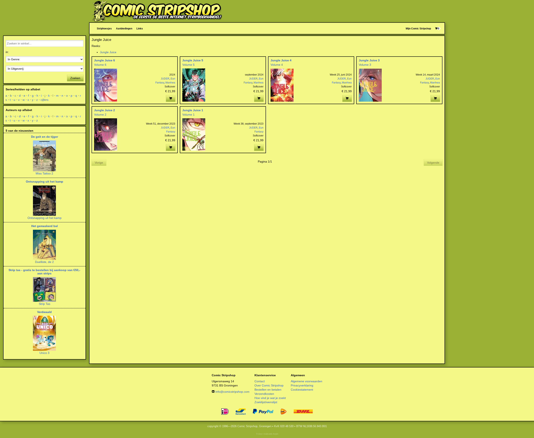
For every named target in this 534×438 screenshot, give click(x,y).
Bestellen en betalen (267, 389)
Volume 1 (188, 114)
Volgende (433, 162)
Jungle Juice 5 (192, 60)
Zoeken (75, 78)
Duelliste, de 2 (44, 262)
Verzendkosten (264, 393)
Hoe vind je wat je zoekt (270, 398)
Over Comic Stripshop (268, 385)
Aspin (275, 434)
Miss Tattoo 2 (44, 173)
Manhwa (170, 82)
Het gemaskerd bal (44, 226)
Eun (173, 78)
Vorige (99, 162)
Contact (259, 381)
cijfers (44, 99)
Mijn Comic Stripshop (418, 28)
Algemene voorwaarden (306, 381)
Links (139, 28)
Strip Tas (44, 303)
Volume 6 (100, 64)
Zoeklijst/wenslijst (265, 402)
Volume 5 (188, 64)
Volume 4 (277, 64)
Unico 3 (44, 353)
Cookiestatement (302, 389)
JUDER (165, 78)
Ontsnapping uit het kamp (44, 181)
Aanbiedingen (124, 28)
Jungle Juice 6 (104, 60)
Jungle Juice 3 (369, 60)
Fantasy (159, 82)
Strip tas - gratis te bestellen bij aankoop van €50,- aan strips (44, 271)
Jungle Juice (108, 52)
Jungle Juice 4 (281, 60)
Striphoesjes (104, 28)
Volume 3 (365, 64)
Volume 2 (100, 114)
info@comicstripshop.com (232, 391)
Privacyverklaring (302, 385)
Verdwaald (44, 312)
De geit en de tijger (44, 136)
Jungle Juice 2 (104, 110)
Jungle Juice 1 (192, 110)
